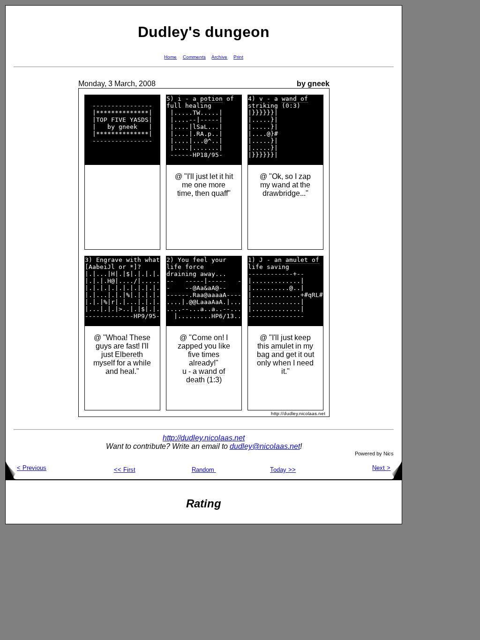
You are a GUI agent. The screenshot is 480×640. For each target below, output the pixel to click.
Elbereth (129, 354)
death (195, 380)
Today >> (283, 469)
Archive (219, 57)
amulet (282, 346)
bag (263, 354)
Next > (381, 467)
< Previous (31, 467)
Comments (194, 57)
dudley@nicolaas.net (265, 446)
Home (170, 57)
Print (238, 57)
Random (204, 469)
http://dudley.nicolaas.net (204, 438)
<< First (124, 469)
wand (281, 185)
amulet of (302, 259)
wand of (295, 98)
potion (211, 98)
